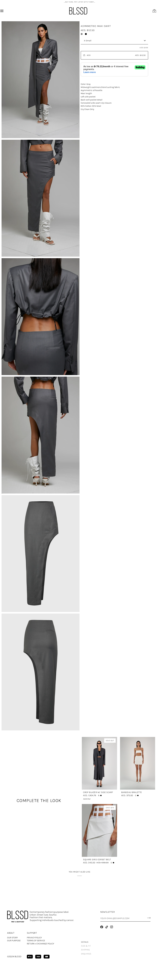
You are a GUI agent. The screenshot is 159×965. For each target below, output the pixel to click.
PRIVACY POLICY (34, 937)
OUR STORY (12, 937)
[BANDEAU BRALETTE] (137, 763)
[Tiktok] (106, 927)
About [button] (10, 933)
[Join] (147, 917)
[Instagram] (111, 927)
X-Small (87, 40)
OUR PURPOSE (14, 940)
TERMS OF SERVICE (36, 940)
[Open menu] (4, 10)
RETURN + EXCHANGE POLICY (40, 943)
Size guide (144, 48)
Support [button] (32, 933)
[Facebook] (101, 927)
